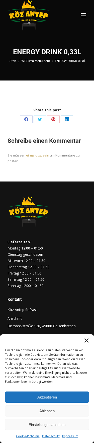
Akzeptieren (47, 397)
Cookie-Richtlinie (28, 436)
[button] (86, 340)
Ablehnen (47, 411)
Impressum (70, 436)
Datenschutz (51, 436)
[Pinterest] (53, 119)
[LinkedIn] (67, 119)
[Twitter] (40, 119)
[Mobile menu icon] (83, 15)
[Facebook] (26, 119)
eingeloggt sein (37, 155)
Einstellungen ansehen (47, 424)
